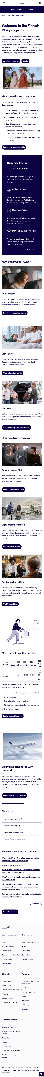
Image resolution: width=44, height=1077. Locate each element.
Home (4, 15)
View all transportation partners (16, 428)
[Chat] (41, 1074)
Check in (29, 9)
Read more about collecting (14, 313)
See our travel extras (11, 547)
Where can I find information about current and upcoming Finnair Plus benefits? (21, 859)
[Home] (22, 3)
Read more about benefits (14, 147)
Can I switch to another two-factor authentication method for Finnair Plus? (22, 895)
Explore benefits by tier (12, 716)
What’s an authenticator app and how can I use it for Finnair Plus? (22, 878)
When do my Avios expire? (13, 865)
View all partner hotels (12, 373)
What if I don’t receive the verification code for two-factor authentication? (21, 871)
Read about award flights (13, 489)
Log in (25, 61)
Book (13, 9)
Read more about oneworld (14, 795)
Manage (20, 9)
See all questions (10, 912)
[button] (4, 3)
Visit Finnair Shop (10, 604)
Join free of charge (11, 61)
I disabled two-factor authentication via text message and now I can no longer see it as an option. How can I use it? (20, 887)
